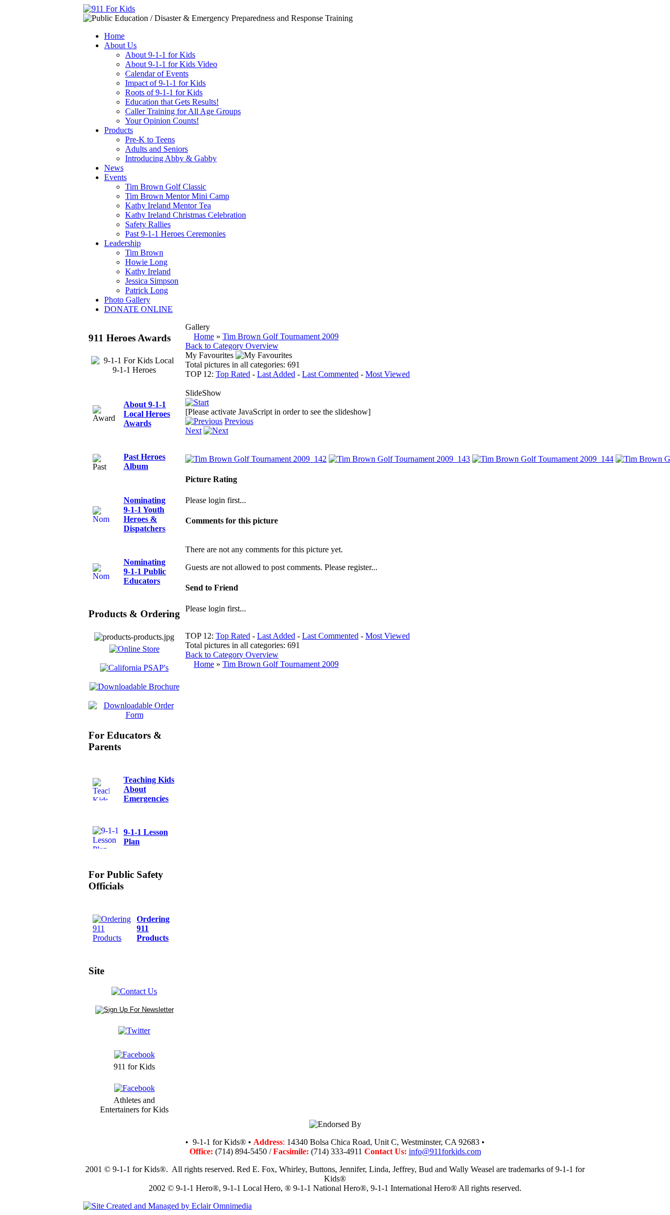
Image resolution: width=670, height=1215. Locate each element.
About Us (120, 45)
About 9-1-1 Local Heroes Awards (147, 414)
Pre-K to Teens (150, 139)
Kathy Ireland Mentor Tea (168, 205)
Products (118, 130)
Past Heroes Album (144, 461)
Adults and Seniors (156, 148)
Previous (239, 421)
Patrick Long (146, 290)
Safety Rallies (148, 224)
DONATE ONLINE (138, 309)
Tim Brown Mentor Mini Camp (177, 196)
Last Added (276, 374)
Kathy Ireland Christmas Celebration (185, 214)
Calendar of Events (156, 73)
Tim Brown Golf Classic (165, 186)
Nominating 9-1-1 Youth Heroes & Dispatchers (144, 514)
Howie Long (146, 262)
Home (114, 35)
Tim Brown (144, 252)
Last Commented (330, 374)
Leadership (122, 243)
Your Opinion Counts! (162, 120)
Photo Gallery (127, 299)
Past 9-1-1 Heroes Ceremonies (175, 233)
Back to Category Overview (231, 345)
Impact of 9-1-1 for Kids (165, 83)
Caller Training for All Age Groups (183, 111)
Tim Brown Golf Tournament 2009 (280, 336)
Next (193, 430)
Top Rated (233, 374)
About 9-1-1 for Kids (160, 54)
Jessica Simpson (151, 280)
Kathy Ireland (148, 271)
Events (115, 177)
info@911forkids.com (445, 1151)
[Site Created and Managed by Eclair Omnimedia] (167, 1205)
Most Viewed (387, 374)
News (114, 167)
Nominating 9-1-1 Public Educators (145, 571)
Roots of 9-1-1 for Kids (164, 92)
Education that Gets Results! (172, 101)
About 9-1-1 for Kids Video (171, 64)
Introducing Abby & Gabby (171, 158)
